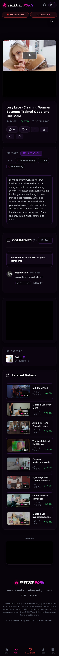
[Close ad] (52, 21)
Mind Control (31, 153)
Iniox (18, 357)
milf (45, 160)
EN (51, 5)
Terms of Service (15, 590)
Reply (39, 283)
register (32, 257)
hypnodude (21, 272)
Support (34, 595)
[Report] (19, 136)
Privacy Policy (35, 590)
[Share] (10, 136)
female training (27, 160)
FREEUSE (20, 5)
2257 (23, 595)
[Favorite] (35, 129)
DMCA (49, 590)
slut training (17, 166)
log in (21, 257)
